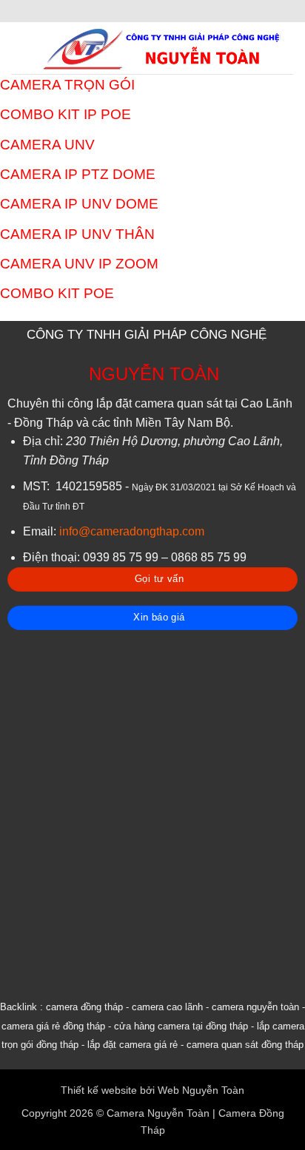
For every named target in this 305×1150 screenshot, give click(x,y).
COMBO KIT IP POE (65, 114)
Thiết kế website (99, 1090)
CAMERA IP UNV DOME (79, 204)
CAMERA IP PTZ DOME (77, 174)
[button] (20, 48)
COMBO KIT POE (57, 293)
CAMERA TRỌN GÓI (67, 84)
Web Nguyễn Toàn (201, 1090)
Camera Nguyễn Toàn (158, 1113)
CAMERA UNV (47, 144)
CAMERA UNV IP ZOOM (79, 263)
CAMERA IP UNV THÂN (77, 234)
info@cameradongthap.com (131, 531)
